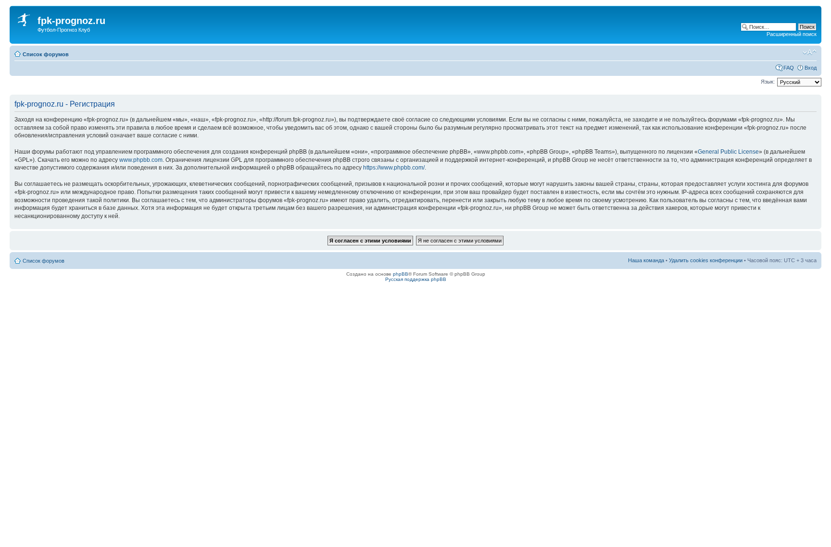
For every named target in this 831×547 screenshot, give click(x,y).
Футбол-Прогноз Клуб (64, 30)
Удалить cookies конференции (706, 260)
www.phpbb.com (141, 160)
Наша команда (646, 260)
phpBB (400, 274)
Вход (811, 68)
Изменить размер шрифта (810, 52)
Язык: (768, 82)
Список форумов (46, 54)
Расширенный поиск (792, 34)
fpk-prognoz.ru (71, 20)
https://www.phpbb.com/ (394, 167)
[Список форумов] (25, 18)
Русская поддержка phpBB (415, 279)
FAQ (788, 68)
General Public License (728, 151)
